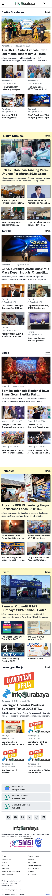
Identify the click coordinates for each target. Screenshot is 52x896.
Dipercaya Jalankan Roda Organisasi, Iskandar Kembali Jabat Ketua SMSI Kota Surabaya (39, 339)
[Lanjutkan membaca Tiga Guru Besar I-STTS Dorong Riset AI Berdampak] (39, 71)
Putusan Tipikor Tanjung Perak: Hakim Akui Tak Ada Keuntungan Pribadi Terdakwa (12, 201)
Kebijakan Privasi (35, 865)
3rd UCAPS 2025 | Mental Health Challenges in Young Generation (37, 638)
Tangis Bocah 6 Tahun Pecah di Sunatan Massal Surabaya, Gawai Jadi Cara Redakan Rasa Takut (38, 558)
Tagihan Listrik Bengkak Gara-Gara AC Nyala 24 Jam (39, 426)
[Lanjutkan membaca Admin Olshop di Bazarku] (13, 755)
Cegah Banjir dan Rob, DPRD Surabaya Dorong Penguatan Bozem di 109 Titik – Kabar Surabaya (38, 306)
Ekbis (4, 386)
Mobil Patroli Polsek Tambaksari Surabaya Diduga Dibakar (12, 537)
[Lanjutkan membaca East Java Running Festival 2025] (13, 649)
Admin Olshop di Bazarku (9, 771)
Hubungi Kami (33, 868)
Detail (47, 12)
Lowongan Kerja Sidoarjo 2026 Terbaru (13, 743)
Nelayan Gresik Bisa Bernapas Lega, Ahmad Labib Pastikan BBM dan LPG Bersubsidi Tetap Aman (13, 426)
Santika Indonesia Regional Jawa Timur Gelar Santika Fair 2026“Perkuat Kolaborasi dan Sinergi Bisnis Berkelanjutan (25, 392)
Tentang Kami (33, 856)
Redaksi (31, 859)
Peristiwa (6, 109)
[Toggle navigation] (3, 3)
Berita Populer (7, 875)
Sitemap (31, 871)
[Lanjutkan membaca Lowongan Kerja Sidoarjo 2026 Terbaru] (13, 726)
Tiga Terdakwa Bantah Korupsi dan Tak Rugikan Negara (39, 223)
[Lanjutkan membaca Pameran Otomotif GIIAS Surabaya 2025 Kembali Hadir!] (26, 590)
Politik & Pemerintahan (11, 871)
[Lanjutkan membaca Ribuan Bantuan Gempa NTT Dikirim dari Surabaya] (39, 526)
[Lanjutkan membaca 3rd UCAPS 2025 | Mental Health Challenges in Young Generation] (39, 628)
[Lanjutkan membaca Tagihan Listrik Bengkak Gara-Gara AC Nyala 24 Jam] (39, 412)
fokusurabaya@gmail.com (11, 890)
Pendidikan (7, 46)
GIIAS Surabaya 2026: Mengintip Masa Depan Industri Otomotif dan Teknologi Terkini (39, 116)
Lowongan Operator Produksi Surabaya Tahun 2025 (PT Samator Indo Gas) (23, 707)
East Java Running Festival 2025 (10, 659)
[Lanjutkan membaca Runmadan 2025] (39, 649)
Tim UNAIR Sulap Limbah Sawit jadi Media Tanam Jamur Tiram (24, 51)
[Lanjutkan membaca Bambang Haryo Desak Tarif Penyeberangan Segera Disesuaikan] (13, 438)
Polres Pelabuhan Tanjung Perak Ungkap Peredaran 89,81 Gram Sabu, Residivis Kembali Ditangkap (25, 172)
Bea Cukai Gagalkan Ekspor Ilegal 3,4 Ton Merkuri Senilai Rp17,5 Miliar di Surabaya (12, 558)
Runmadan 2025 (35, 658)
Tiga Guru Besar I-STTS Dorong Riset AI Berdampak (38, 88)
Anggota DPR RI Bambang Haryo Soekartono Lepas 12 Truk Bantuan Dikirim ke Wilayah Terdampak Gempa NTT (13, 116)
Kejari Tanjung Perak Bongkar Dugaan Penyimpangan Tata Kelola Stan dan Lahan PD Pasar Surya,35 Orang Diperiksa (12, 223)
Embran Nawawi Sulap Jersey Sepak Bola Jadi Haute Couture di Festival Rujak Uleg (39, 451)
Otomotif (32, 109)
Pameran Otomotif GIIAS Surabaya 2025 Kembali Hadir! (24, 608)
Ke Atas (47, 894)
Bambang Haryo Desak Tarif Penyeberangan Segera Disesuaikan (13, 451)
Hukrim (4, 862)
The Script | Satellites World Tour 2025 (13, 638)
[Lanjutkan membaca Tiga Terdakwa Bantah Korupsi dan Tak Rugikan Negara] (39, 213)
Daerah (5, 421)
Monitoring (32, 875)
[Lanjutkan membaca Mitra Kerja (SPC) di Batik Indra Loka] (39, 726)
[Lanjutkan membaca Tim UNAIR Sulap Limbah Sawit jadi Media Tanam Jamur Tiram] (26, 29)
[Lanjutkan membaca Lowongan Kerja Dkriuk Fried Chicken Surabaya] (39, 755)
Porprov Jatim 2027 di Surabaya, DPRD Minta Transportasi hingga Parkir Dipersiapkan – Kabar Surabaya (12, 335)
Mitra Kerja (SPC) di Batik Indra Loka (37, 743)
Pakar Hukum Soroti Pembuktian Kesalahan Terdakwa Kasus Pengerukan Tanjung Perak (39, 201)
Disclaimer (32, 862)
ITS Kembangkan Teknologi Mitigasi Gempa (11, 88)
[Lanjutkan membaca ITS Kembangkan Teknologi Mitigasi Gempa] (13, 71)
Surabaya (6, 701)
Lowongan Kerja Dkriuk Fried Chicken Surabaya (39, 771)
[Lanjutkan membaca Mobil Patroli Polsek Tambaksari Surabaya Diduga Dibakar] (13, 526)
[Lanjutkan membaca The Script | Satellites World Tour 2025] (13, 628)
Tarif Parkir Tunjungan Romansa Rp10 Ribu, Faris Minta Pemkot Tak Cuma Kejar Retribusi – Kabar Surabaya (12, 306)
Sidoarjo (5, 735)
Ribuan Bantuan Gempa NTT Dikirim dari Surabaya (39, 537)
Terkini (5, 299)
